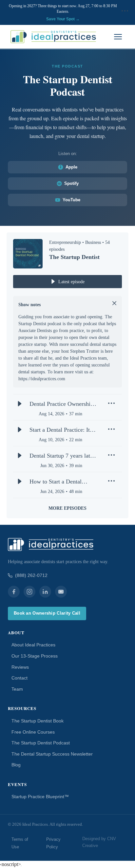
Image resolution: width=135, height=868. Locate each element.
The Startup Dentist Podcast (40, 742)
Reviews (20, 667)
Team (17, 689)
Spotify (71, 183)
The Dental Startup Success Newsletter (52, 754)
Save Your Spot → (63, 19)
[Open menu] (118, 36)
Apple (71, 167)
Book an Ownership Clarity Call (47, 613)
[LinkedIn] (45, 592)
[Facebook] (14, 592)
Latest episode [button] (71, 281)
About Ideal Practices (33, 644)
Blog (16, 764)
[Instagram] (29, 592)
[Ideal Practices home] (53, 36)
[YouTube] (61, 592)
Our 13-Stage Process (34, 656)
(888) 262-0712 (31, 575)
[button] (125, 13)
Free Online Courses (33, 732)
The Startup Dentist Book (37, 720)
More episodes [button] (67, 508)
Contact (19, 678)
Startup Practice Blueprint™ (40, 796)
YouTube (71, 199)
